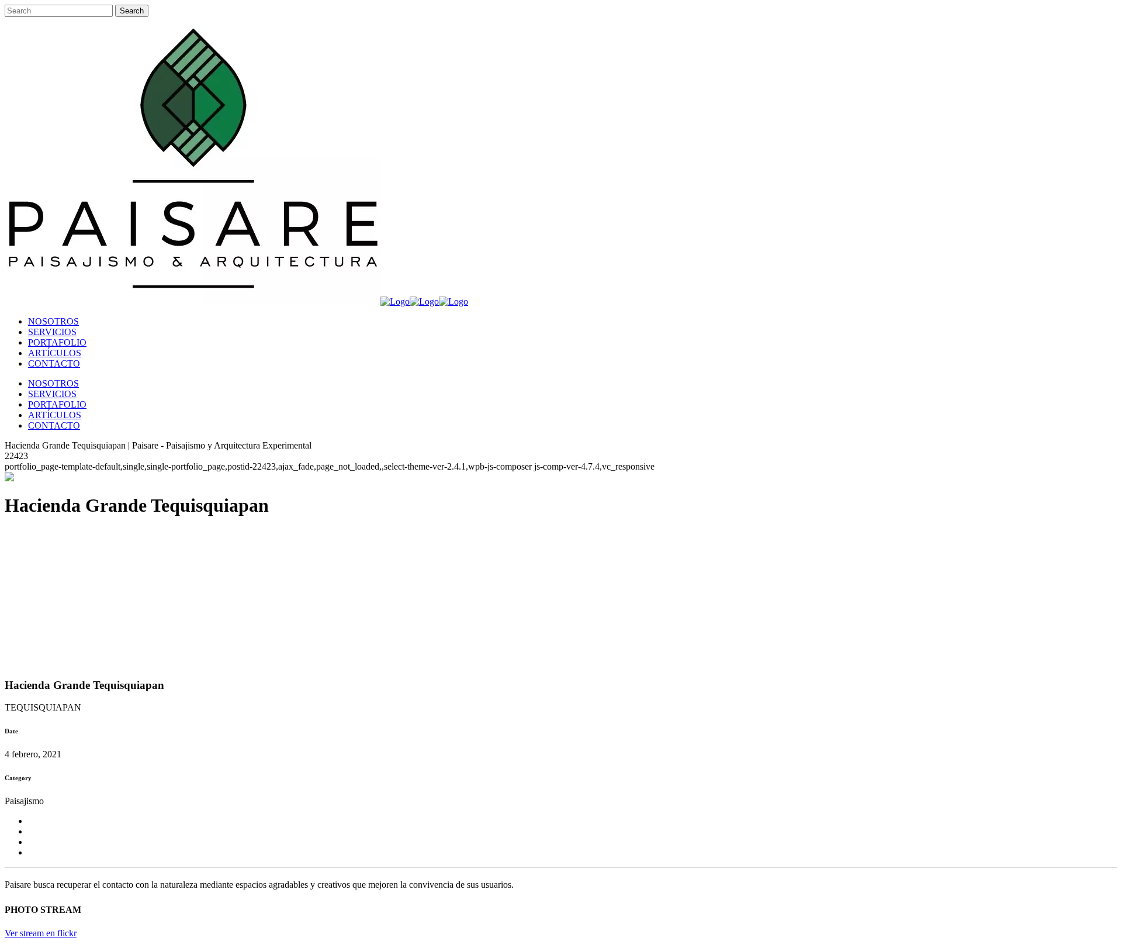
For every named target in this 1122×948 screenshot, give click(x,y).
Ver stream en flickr (41, 933)
